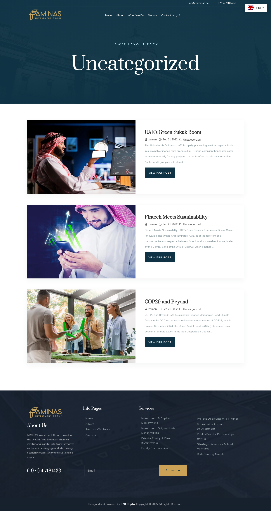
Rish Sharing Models (211, 454)
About (90, 423)
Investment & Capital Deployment (156, 420)
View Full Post (159, 173)
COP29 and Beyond (166, 302)
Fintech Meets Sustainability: (177, 217)
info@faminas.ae (199, 3)
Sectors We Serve (98, 429)
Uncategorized (192, 139)
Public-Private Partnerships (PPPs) (216, 436)
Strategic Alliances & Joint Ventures (215, 446)
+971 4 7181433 (226, 3)
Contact (91, 435)
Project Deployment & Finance (218, 418)
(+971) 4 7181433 (44, 471)
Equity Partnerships (154, 448)
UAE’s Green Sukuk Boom (173, 132)
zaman (152, 139)
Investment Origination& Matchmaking (158, 430)
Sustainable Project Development (210, 426)
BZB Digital (128, 504)
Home (89, 418)
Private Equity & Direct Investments (157, 440)
